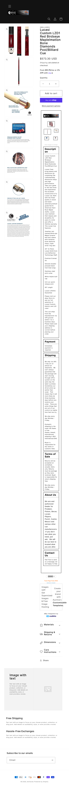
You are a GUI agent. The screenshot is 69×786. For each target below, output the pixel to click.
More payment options (51, 106)
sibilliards (30, 781)
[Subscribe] (52, 760)
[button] (10, 6)
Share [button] (46, 660)
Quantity (44, 78)
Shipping (43, 63)
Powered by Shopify (41, 781)
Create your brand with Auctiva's (60, 597)
